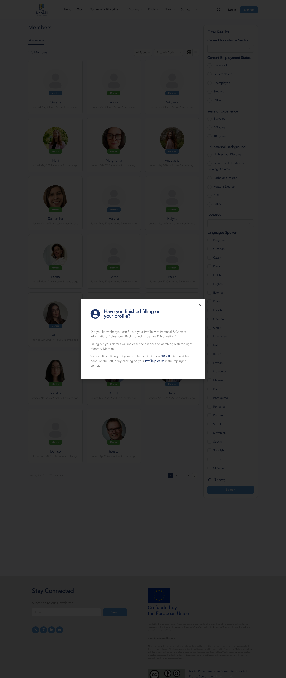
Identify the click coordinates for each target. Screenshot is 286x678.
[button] (199, 304)
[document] (143, 339)
